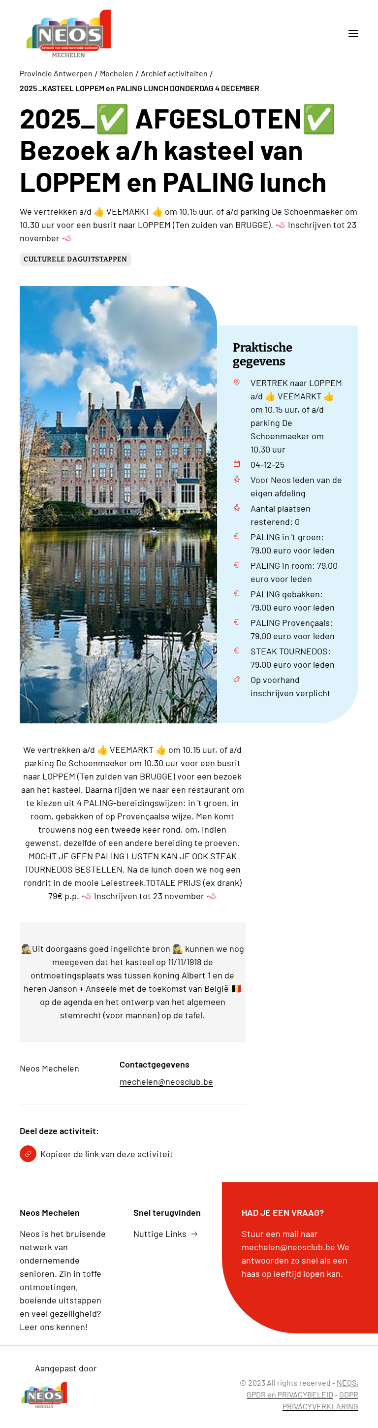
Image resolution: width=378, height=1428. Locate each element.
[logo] (68, 33)
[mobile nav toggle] (349, 33)
